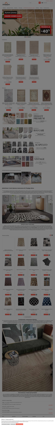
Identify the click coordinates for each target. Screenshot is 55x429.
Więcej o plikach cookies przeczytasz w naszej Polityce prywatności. (9, 422)
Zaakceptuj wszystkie (19, 424)
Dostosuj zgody (13, 424)
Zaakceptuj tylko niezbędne (6, 424)
